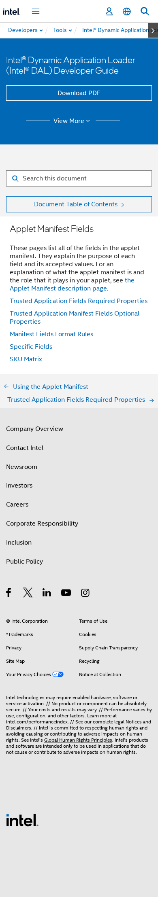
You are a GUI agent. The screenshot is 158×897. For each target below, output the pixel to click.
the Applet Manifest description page (72, 284)
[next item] (153, 30)
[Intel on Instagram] (85, 594)
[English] (127, 11)
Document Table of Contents (75, 204)
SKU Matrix (26, 359)
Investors (19, 485)
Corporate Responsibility (42, 524)
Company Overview (34, 429)
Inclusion (19, 543)
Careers (17, 504)
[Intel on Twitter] (28, 594)
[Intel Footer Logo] (22, 820)
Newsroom (21, 467)
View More (68, 121)
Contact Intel (24, 448)
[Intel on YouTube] (66, 594)
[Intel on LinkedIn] (47, 594)
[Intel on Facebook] (9, 594)
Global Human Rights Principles (78, 740)
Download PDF (79, 93)
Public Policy (24, 562)
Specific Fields (31, 347)
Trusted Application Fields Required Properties (78, 301)
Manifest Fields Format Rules (51, 334)
